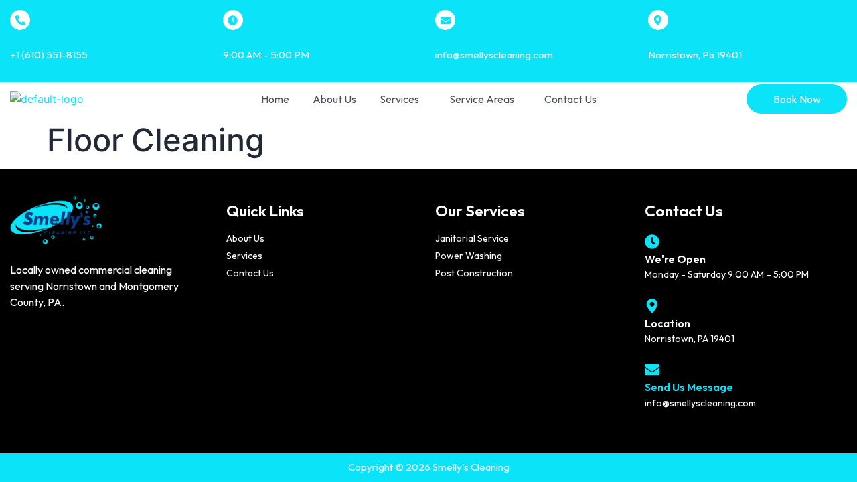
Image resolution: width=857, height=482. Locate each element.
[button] (403, 99)
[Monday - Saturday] (233, 20)
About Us (334, 99)
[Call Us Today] (20, 20)
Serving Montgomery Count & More (733, 39)
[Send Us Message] (652, 369)
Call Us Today (42, 39)
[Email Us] (445, 20)
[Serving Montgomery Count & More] (658, 20)
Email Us (455, 39)
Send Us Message (689, 387)
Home (275, 99)
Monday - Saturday (269, 39)
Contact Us (570, 99)
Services (399, 99)
